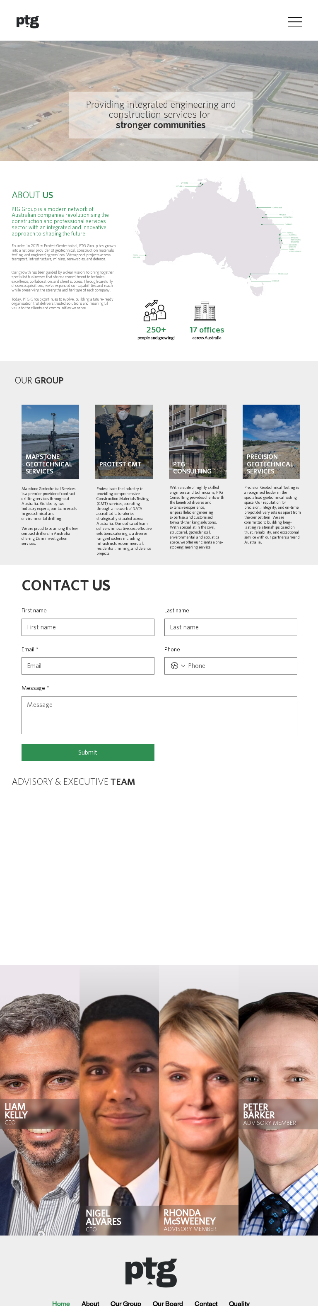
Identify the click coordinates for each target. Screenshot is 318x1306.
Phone (172, 650)
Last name (176, 611)
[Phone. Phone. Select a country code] (178, 666)
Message (35, 688)
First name (34, 611)
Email (30, 650)
